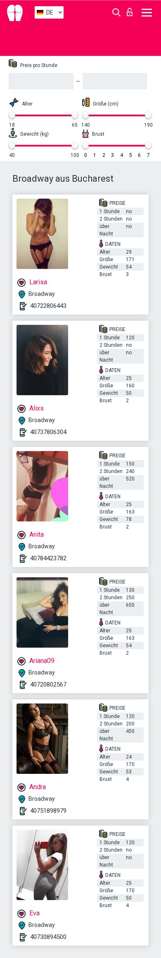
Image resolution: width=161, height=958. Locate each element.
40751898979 (48, 810)
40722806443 (48, 306)
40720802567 (48, 684)
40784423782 (48, 558)
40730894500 (48, 937)
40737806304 (48, 432)
